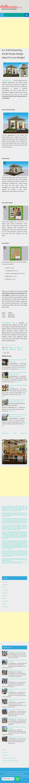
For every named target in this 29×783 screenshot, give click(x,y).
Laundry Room (5, 601)
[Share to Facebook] (8, 353)
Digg (20, 349)
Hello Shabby (20, 773)
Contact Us (4, 752)
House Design (13, 345)
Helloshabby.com (7, 80)
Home (14, 433)
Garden (4, 598)
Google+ (6, 349)
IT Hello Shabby (10, 775)
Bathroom (4, 595)
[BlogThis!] (5, 353)
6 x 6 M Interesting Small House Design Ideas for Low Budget (13, 54)
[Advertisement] (14, 33)
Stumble (13, 349)
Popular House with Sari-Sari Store (15, 670)
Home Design (6, 345)
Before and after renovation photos (10, 760)
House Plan (5, 584)
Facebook (13, 347)
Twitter (21, 347)
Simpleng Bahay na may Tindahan (15, 737)
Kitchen (4, 587)
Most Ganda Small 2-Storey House (15, 709)
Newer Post (5, 433)
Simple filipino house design (8, 758)
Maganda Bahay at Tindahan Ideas (16, 718)
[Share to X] (6, 353)
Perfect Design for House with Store (16, 651)
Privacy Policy (5, 755)
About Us (4, 749)
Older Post (24, 433)
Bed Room (4, 593)
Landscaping (5, 606)
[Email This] (3, 353)
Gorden (4, 603)
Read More (22, 369)
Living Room (5, 590)
